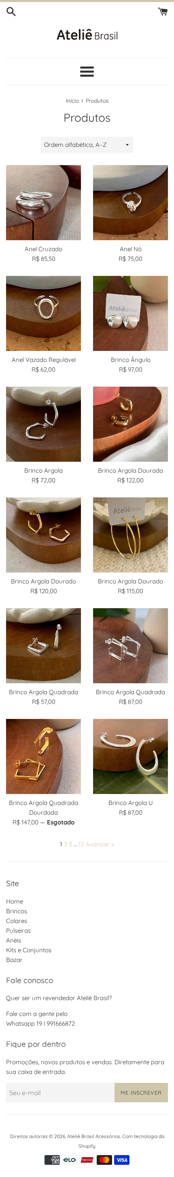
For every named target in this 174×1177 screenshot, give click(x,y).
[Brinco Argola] (43, 424)
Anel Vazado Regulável (44, 360)
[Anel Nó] (130, 202)
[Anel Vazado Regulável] (43, 313)
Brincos (16, 911)
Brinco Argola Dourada (130, 470)
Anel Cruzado (43, 249)
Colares (16, 921)
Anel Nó (131, 249)
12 (81, 844)
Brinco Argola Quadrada (43, 692)
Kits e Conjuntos (28, 950)
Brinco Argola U (130, 803)
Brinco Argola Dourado (43, 581)
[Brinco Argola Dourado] (43, 534)
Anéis (13, 940)
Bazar (14, 960)
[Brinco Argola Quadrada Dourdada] (43, 756)
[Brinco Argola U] (130, 756)
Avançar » (100, 844)
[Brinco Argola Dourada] (130, 424)
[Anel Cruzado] (43, 202)
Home (14, 901)
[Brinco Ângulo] (130, 313)
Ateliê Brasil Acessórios (93, 1136)
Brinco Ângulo (131, 360)
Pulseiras (18, 930)
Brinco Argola (43, 470)
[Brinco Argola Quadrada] (43, 645)
